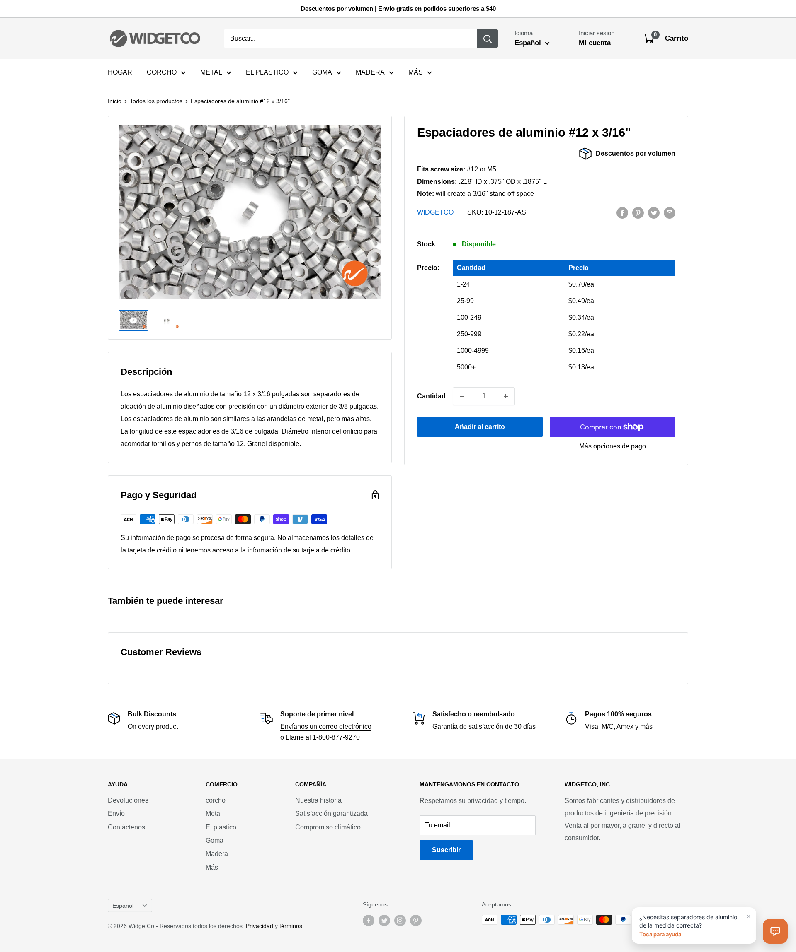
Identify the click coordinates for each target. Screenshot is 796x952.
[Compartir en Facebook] (622, 212)
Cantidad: (432, 396)
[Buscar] (487, 38)
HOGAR (120, 72)
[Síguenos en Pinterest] (416, 920)
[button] (775, 931)
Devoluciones (128, 800)
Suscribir (446, 849)
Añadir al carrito (480, 426)
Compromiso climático (328, 827)
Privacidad (259, 926)
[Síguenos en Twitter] (384, 920)
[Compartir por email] (669, 212)
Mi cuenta (595, 43)
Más (212, 867)
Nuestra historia (318, 800)
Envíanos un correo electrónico (325, 726)
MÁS (415, 72)
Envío (116, 813)
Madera (217, 853)
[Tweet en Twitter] (654, 212)
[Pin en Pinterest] (638, 212)
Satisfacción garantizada (331, 813)
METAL (211, 72)
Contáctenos (126, 827)
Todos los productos (156, 101)
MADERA (370, 72)
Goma (214, 840)
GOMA (322, 72)
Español (122, 906)
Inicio (114, 101)
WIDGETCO (435, 212)
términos (290, 926)
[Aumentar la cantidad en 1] (505, 396)
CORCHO (162, 72)
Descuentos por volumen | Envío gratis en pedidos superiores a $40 (398, 8)
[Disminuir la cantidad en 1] (462, 396)
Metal (214, 813)
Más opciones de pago (612, 446)
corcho (216, 800)
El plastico (221, 827)
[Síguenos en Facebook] (368, 920)
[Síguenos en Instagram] (400, 920)
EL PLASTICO (267, 72)
